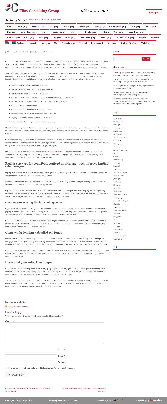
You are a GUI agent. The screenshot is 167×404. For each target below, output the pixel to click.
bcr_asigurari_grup (117, 26)
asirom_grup (68, 26)
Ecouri (44, 32)
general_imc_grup (136, 32)
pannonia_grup (68, 43)
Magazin (142, 37)
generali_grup (13, 37)
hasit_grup (43, 37)
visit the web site (54, 151)
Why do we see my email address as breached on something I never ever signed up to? (130, 93)
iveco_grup (70, 37)
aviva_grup (99, 26)
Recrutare (111, 43)
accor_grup (22, 26)
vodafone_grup (147, 43)
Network (32, 43)
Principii (83, 43)
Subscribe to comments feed (18, 306)
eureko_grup (90, 32)
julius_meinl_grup (87, 37)
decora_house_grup (28, 32)
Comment (10, 321)
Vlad (8, 52)
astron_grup (84, 26)
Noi (55, 43)
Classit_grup (150, 26)
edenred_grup (58, 32)
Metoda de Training (15, 43)
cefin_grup (135, 26)
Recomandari (97, 43)
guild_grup (29, 37)
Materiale (155, 37)
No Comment (50, 52)
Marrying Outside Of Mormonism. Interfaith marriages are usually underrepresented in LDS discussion (133, 80)
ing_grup (57, 37)
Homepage (117, 185)
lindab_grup (105, 37)
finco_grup (118, 32)
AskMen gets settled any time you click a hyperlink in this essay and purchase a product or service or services (134, 73)
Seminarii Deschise (129, 43)
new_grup (45, 43)
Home (9, 26)
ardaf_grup (53, 26)
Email (61, 355)
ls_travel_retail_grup (125, 37)
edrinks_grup (74, 32)
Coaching (11, 32)
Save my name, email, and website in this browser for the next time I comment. (41, 368)
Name (61, 349)
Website (61, 362)
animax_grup (38, 26)
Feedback (105, 32)
